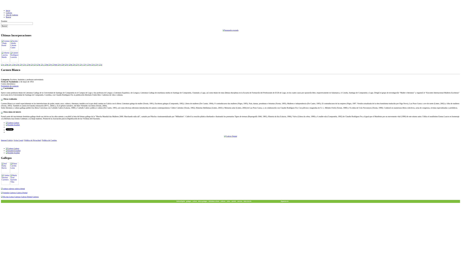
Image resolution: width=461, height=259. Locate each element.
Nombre (4, 21)
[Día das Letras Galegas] (20, 197)
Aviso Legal (18, 140)
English (16, 125)
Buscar (8, 17)
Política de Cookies (49, 140)
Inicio (8, 11)
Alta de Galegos (12, 15)
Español (17, 151)
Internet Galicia (7, 140)
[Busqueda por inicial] (3, 65)
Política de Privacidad (32, 140)
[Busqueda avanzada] (230, 30)
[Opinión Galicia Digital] (14, 193)
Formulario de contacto (9, 86)
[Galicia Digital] (230, 136)
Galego (16, 123)
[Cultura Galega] (13, 189)
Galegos (9, 13)
